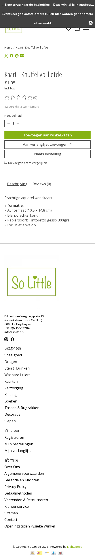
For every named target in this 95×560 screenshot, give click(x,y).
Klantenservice (16, 506)
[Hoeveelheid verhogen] (18, 123)
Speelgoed (13, 355)
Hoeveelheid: (13, 116)
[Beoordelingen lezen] (18, 97)
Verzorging (13, 388)
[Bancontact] (46, 553)
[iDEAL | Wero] (39, 553)
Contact (10, 519)
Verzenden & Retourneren (26, 499)
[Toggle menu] (86, 28)
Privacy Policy (15, 486)
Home (8, 47)
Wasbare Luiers (17, 374)
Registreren (14, 437)
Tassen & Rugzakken (21, 407)
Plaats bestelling (47, 154)
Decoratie (12, 414)
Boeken (10, 401)
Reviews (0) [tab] (42, 183)
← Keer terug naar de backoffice (25, 4)
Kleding (10, 394)
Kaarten (11, 381)
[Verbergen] (90, 22)
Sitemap (11, 513)
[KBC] (53, 553)
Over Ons (12, 466)
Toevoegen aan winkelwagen (47, 135)
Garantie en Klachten (21, 480)
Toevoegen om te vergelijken (27, 163)
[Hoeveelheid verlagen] (8, 123)
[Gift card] (60, 553)
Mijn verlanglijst (17, 450)
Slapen (10, 421)
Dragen (10, 361)
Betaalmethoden (18, 493)
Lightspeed (74, 547)
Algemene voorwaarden (24, 473)
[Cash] (32, 553)
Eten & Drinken (17, 368)
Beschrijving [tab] (17, 183)
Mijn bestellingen (18, 444)
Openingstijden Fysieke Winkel (29, 526)
